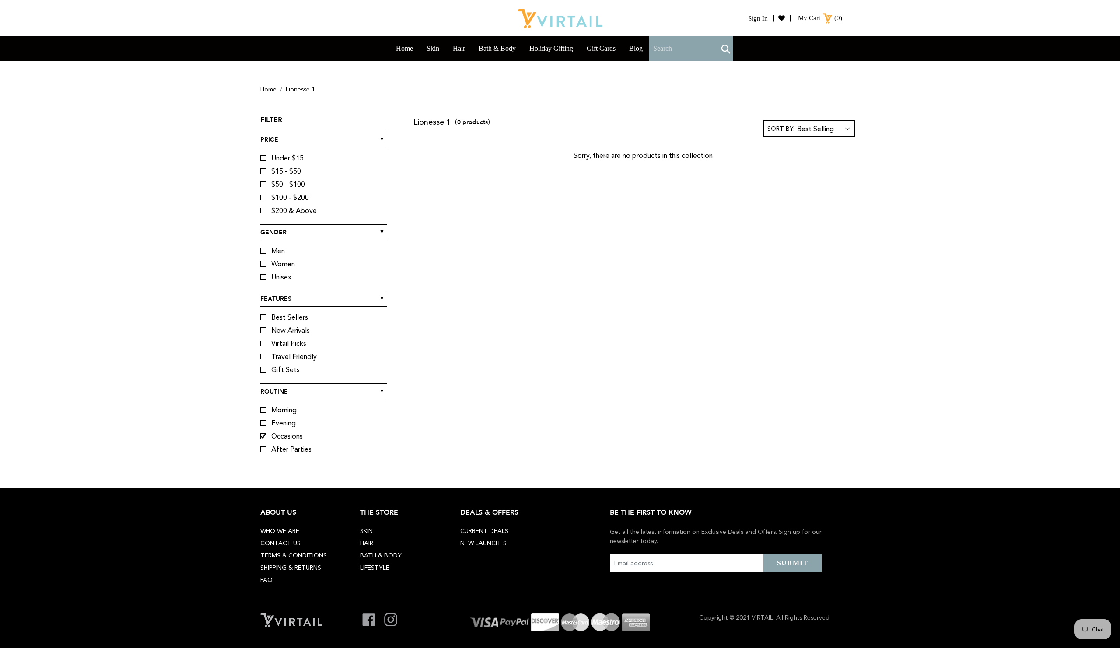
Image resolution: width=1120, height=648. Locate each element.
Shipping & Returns (290, 567)
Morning (284, 410)
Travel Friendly (294, 356)
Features (275, 299)
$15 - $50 (286, 171)
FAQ (266, 579)
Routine (274, 391)
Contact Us (280, 543)
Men (278, 251)
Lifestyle (374, 567)
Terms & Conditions (293, 555)
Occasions (287, 436)
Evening (283, 423)
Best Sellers (289, 317)
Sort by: (780, 128)
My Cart (809, 17)
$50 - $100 (288, 184)
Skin (366, 530)
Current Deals (484, 530)
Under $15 (287, 158)
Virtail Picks (288, 343)
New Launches (483, 543)
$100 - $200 (290, 197)
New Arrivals (290, 330)
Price (269, 139)
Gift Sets (285, 370)
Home (268, 89)
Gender (273, 232)
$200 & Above (294, 210)
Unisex (281, 277)
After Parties (291, 449)
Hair (366, 543)
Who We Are (279, 530)
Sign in (758, 18)
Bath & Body (381, 555)
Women (283, 264)
